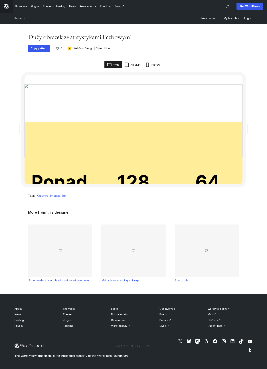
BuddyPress (216, 325)
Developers (118, 320)
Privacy (19, 325)
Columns (42, 195)
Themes (68, 314)
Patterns (20, 18)
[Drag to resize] (20, 129)
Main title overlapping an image (120, 280)
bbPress (214, 320)
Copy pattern (39, 48)
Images (55, 195)
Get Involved (167, 308)
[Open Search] (228, 6)
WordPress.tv (120, 325)
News (18, 314)
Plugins (67, 320)
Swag (164, 325)
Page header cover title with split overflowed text (59, 280)
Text (64, 195)
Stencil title (181, 280)
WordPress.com (219, 308)
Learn (114, 308)
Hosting (19, 320)
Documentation (120, 314)
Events (163, 314)
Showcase (69, 308)
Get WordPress (250, 6)
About (18, 308)
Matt (212, 314)
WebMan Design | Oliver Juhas (92, 48)
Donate (165, 320)
